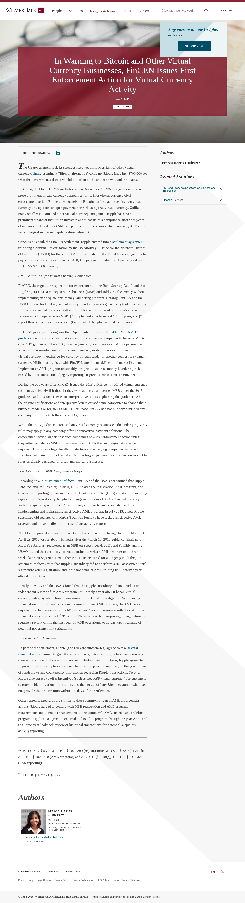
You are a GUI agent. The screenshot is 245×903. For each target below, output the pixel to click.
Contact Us (53, 871)
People (57, 11)
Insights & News (102, 11)
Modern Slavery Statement (126, 880)
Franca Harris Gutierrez (60, 813)
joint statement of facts (57, 481)
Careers (144, 11)
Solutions (76, 11)
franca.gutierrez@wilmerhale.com (44, 836)
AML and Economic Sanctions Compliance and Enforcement (189, 189)
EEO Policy (103, 880)
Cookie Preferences (83, 880)
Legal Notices (44, 880)
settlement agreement (128, 242)
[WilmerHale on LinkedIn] (213, 871)
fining (37, 173)
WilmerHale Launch (29, 871)
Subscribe (194, 46)
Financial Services (173, 199)
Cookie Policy (62, 880)
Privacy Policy (25, 880)
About (126, 11)
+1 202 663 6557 (35, 841)
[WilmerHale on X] (222, 871)
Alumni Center (73, 871)
